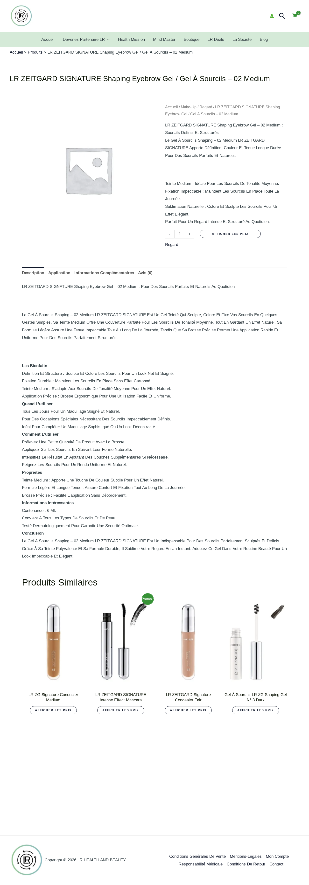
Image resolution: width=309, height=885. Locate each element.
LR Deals (216, 39)
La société (242, 39)
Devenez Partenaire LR (84, 39)
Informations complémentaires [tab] (104, 273)
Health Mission (131, 39)
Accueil (48, 39)
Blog (264, 39)
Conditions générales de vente (197, 856)
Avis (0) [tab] (145, 273)
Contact (276, 864)
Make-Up (189, 107)
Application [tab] (59, 273)
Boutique (191, 39)
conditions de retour (246, 864)
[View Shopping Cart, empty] (294, 16)
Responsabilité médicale (201, 864)
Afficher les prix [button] (53, 710)
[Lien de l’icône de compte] (272, 16)
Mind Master (164, 39)
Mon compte (277, 856)
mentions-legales (246, 856)
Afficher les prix (230, 234)
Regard (205, 107)
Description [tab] (33, 273)
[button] (282, 16)
